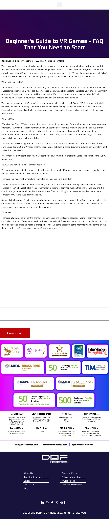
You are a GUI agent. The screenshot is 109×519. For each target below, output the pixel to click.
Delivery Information (71, 477)
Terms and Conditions (72, 484)
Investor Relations (33, 477)
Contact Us (29, 484)
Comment (5, 250)
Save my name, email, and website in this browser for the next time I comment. (35, 324)
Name (3, 285)
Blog (26, 488)
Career (27, 480)
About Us (28, 473)
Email (3, 298)
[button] (59, 4)
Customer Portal (69, 473)
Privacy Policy (68, 480)
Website (3, 311)
